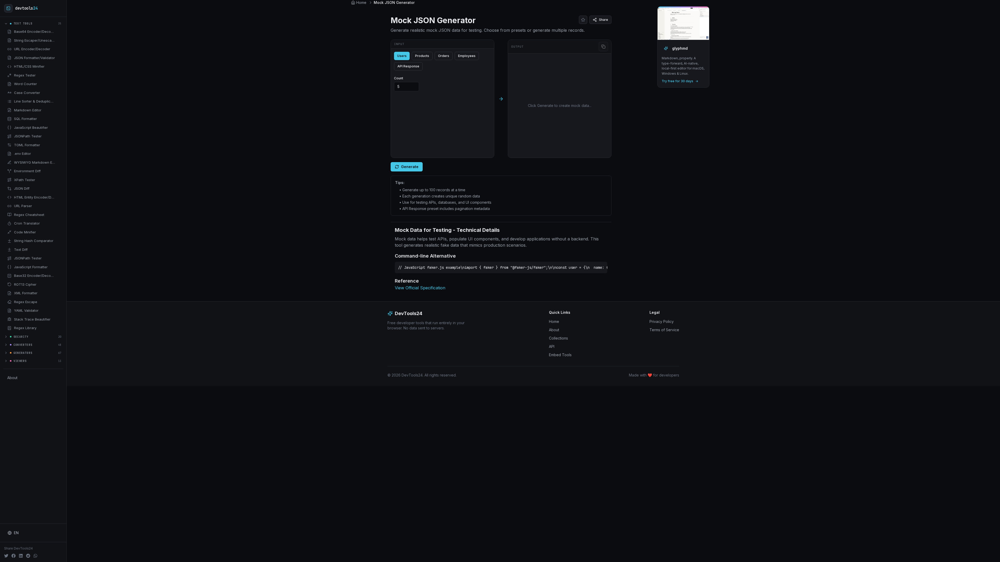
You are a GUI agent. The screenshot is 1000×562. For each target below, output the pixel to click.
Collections (558, 338)
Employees (467, 56)
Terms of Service (664, 330)
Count (398, 78)
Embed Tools (560, 355)
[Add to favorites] (59, 32)
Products (422, 56)
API (551, 346)
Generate (409, 166)
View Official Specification (420, 287)
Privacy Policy (661, 321)
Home (554, 321)
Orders (443, 56)
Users (402, 56)
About (12, 377)
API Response (408, 66)
